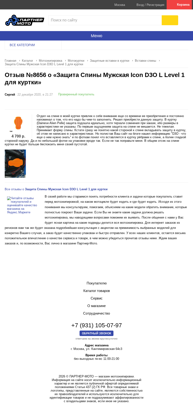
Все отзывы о (56, 189)
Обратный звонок (96, 333)
